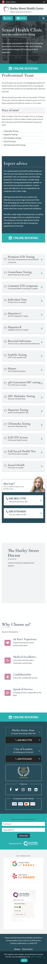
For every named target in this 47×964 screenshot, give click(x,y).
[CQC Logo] (21, 897)
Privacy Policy (27, 949)
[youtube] (29, 789)
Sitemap (17, 949)
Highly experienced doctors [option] (21, 12)
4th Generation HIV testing (14, 145)
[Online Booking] (21, 18)
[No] (44, 957)
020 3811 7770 (17, 498)
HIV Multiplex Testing (12, 138)
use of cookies (36, 957)
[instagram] (23, 789)
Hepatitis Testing (10, 134)
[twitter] (16, 789)
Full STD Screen (10, 141)
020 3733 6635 (17, 511)
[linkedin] (35, 789)
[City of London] (23, 751)
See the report (19, 914)
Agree (24, 960)
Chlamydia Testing (11, 131)
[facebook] (11, 789)
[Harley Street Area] (23, 732)
